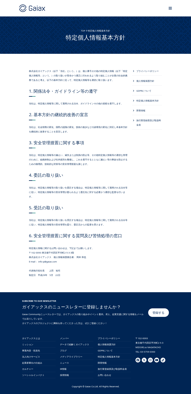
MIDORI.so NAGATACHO (148, 347)
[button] (170, 8)
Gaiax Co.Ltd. (91, 386)
